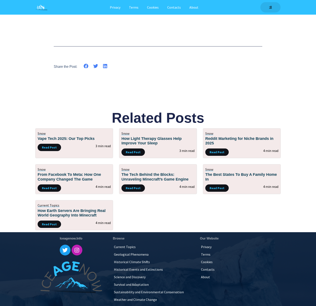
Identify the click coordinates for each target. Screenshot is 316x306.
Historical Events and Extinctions (138, 269)
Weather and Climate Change (135, 299)
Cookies (153, 7)
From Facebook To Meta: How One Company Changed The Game (69, 176)
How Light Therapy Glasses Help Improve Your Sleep (151, 140)
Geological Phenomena (131, 254)
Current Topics (48, 205)
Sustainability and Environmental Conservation (149, 292)
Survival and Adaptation (131, 284)
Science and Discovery (130, 277)
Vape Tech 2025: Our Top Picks (66, 138)
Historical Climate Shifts (132, 262)
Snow (42, 133)
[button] (86, 66)
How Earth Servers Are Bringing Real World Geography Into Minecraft (72, 213)
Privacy (115, 7)
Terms (133, 7)
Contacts (174, 7)
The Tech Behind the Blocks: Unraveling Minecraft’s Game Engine (155, 176)
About (193, 7)
